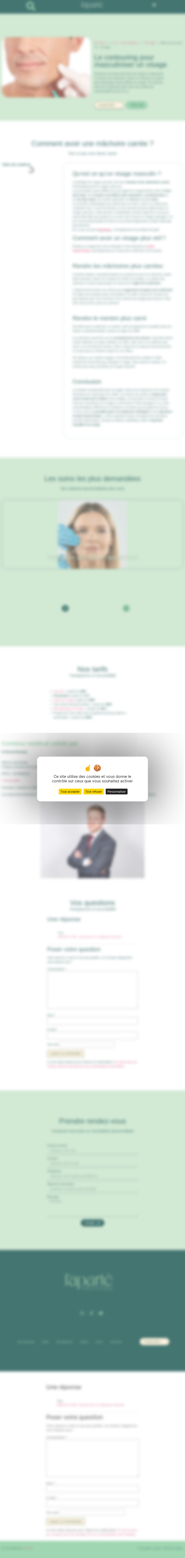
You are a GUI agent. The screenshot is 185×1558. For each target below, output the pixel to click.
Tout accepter (70, 791)
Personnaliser (116, 791)
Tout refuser (93, 791)
